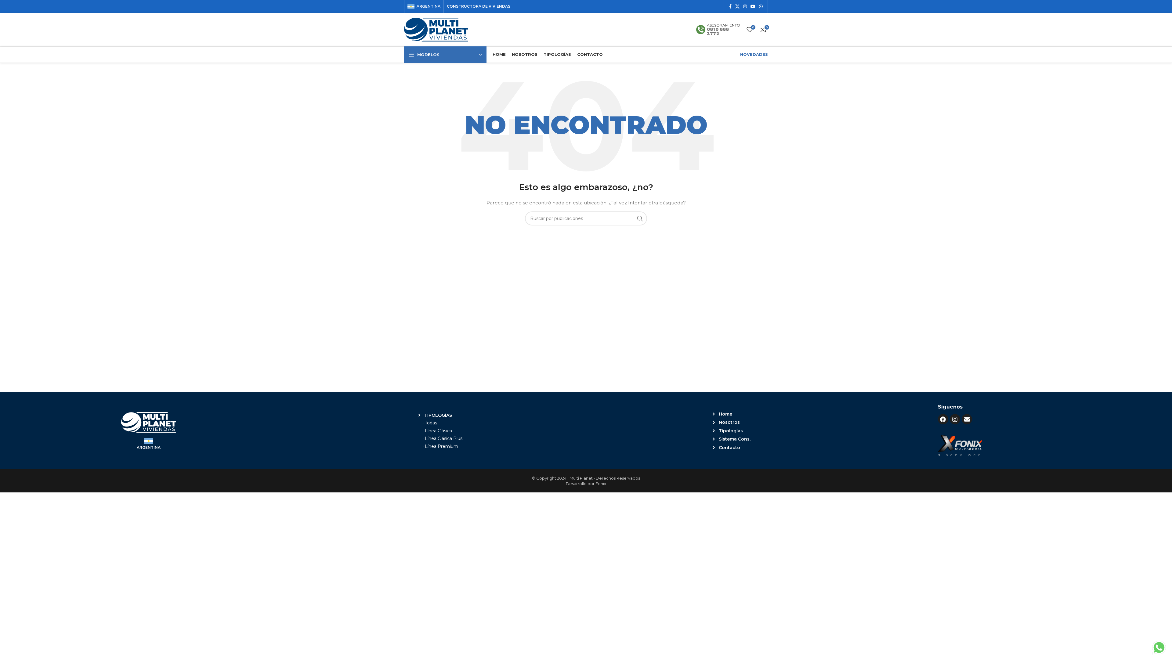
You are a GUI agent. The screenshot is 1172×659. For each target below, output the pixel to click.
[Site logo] (436, 29)
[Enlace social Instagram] (745, 6)
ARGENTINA (149, 447)
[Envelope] (967, 419)
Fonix (600, 483)
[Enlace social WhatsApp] (761, 6)
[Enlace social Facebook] (730, 6)
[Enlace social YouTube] (753, 6)
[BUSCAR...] (640, 218)
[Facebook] (943, 419)
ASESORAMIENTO (723, 25)
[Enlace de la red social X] (737, 6)
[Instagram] (955, 419)
